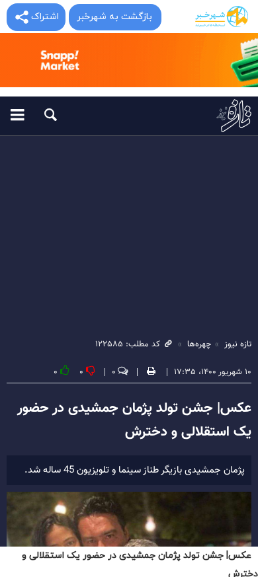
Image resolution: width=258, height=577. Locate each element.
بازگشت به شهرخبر (114, 17)
